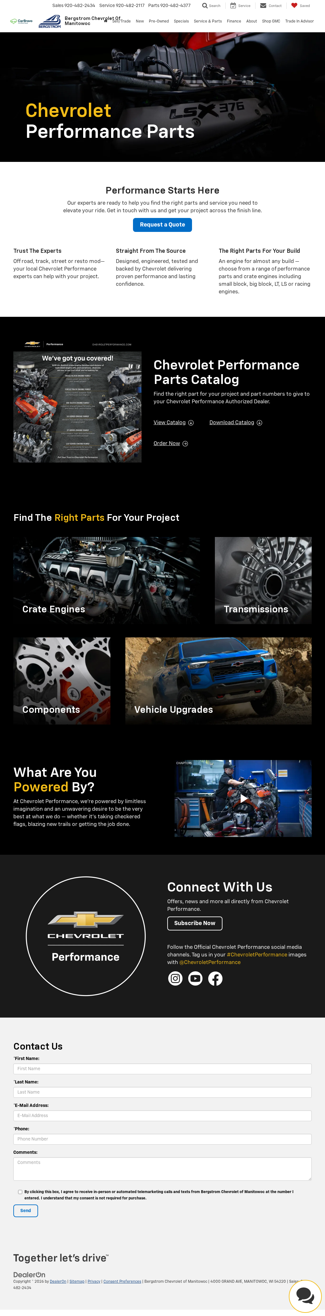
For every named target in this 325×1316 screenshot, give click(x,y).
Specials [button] (181, 21)
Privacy (94, 1282)
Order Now (167, 443)
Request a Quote (162, 225)
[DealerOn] (29, 1274)
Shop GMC (271, 21)
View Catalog (170, 422)
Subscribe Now (195, 923)
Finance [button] (234, 21)
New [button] (140, 21)
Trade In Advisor (299, 21)
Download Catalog (231, 422)
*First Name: (26, 1059)
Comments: (25, 1152)
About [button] (251, 21)
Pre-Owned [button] (159, 21)
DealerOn (58, 1282)
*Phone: (21, 1129)
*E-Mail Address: (31, 1105)
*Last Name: (25, 1082)
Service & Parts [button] (208, 21)
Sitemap (77, 1282)
